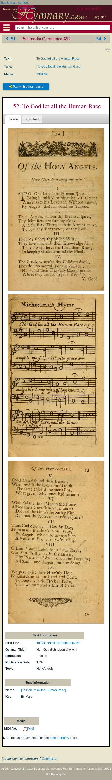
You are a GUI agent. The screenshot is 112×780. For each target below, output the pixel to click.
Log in (83, 17)
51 (13, 39)
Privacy (29, 768)
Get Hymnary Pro (56, 774)
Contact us (49, 759)
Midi (31, 728)
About (5, 768)
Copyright (16, 768)
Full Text (32, 119)
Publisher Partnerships (88, 768)
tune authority (59, 738)
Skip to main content (14, 2)
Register (100, 17)
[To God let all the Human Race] (58, 66)
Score (13, 119)
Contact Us (42, 768)
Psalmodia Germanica (42, 39)
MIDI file (42, 74)
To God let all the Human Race (58, 59)
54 (99, 39)
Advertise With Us (61, 768)
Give (106, 768)
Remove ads (12, 9)
